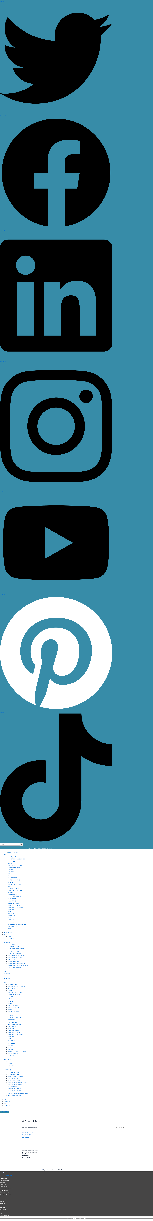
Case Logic (2, 1207)
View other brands (4, 1215)
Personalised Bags (4, 1197)
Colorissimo (3, 1209)
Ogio (1, 1213)
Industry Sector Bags (5, 1192)
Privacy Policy (82, 1218)
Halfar (1, 1205)
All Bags (2, 1201)
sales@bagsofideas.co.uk (44, 849)
